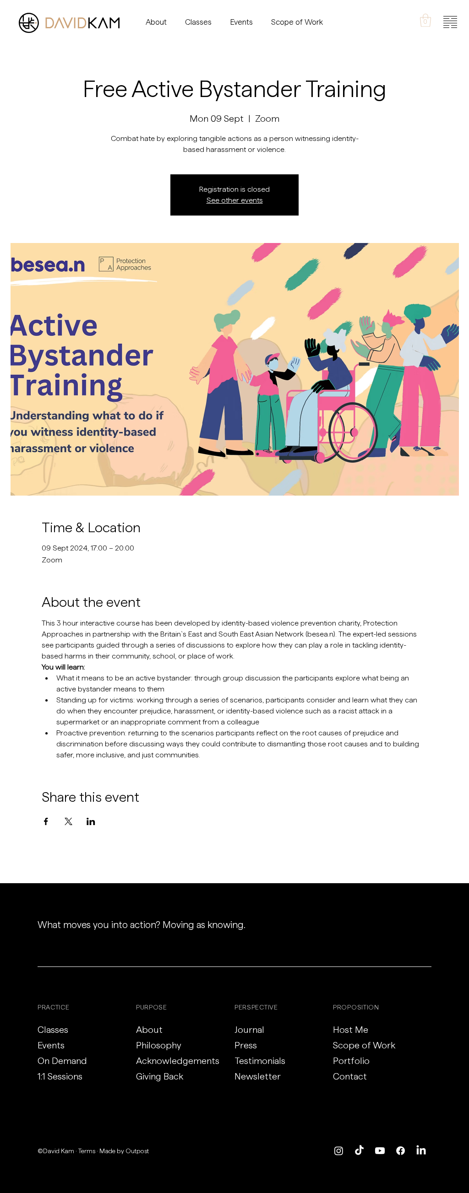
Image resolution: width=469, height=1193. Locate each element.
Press (245, 1045)
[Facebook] (400, 1150)
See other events (235, 200)
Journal (249, 1030)
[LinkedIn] (421, 1150)
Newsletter (257, 1076)
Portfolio (351, 1061)
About (149, 1030)
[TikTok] (359, 1150)
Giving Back (159, 1076)
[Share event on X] (68, 821)
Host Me (350, 1030)
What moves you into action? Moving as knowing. (141, 924)
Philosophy (158, 1045)
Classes (53, 1030)
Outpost (137, 1151)
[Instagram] (338, 1150)
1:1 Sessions (60, 1076)
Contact (350, 1076)
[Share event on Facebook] (46, 821)
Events (51, 1045)
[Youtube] (380, 1150)
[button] (425, 20)
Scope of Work (364, 1045)
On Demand (62, 1061)
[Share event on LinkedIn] (91, 821)
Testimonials (259, 1061)
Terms (86, 1151)
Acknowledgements (177, 1061)
